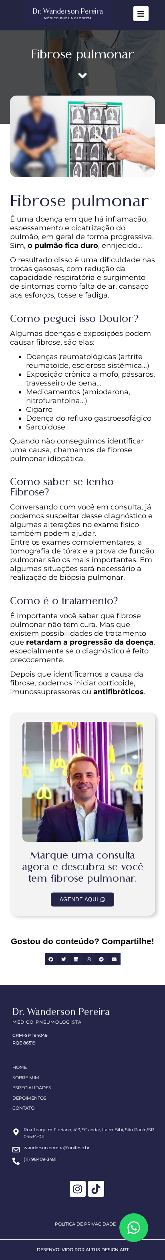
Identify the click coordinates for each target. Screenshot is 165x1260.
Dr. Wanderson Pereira (68, 11)
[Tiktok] (96, 1189)
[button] (51, 959)
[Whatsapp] (133, 1227)
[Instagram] (78, 1189)
